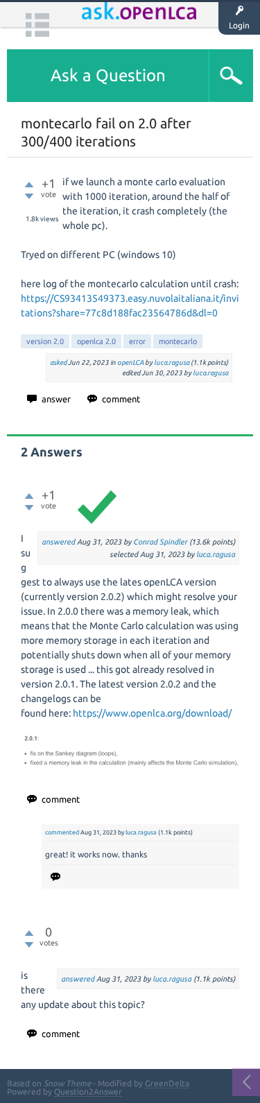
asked (58, 362)
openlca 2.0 (96, 341)
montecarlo (178, 341)
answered (58, 542)
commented (62, 832)
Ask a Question (108, 75)
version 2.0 (45, 341)
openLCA (130, 362)
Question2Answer (88, 1091)
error (137, 341)
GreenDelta (167, 1083)
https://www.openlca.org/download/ (152, 713)
